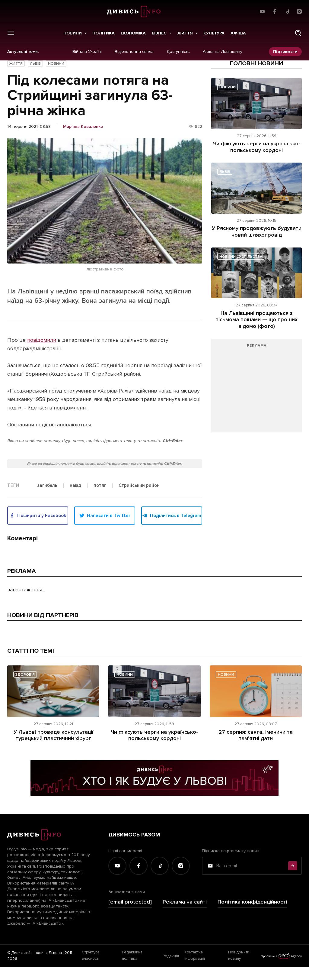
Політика (103, 33)
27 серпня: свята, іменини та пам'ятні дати (255, 735)
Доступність (178, 51)
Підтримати (285, 51)
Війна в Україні (87, 51)
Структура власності (91, 955)
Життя (185, 33)
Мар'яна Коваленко (83, 127)
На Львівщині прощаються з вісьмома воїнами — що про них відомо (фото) (256, 319)
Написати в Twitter (108, 515)
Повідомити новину (238, 955)
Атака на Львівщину (222, 51)
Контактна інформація (194, 955)
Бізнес (159, 33)
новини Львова (48, 952)
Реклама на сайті (185, 902)
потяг (100, 485)
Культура (214, 33)
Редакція (171, 956)
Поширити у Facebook (41, 515)
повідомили (41, 340)
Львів (35, 63)
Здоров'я (25, 674)
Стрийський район (139, 485)
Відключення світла (134, 51)
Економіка (133, 33)
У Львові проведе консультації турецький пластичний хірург (53, 735)
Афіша (238, 33)
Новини (72, 33)
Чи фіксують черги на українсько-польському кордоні (256, 147)
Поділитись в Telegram (175, 515)
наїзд (75, 485)
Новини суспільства (240, 256)
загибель (47, 485)
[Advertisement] (256, 388)
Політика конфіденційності (252, 902)
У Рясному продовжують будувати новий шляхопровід (256, 231)
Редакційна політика (132, 955)
